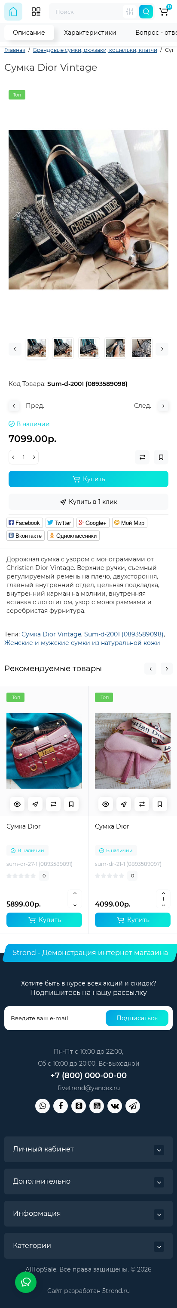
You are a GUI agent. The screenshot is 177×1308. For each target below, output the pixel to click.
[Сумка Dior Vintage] (88, 209)
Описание (29, 32)
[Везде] (130, 11)
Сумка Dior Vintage (51, 634)
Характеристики (90, 32)
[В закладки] (71, 804)
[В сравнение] (53, 804)
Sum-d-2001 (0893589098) (124, 634)
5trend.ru (116, 1291)
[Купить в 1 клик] (35, 804)
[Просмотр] (17, 804)
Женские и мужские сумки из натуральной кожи (82, 643)
